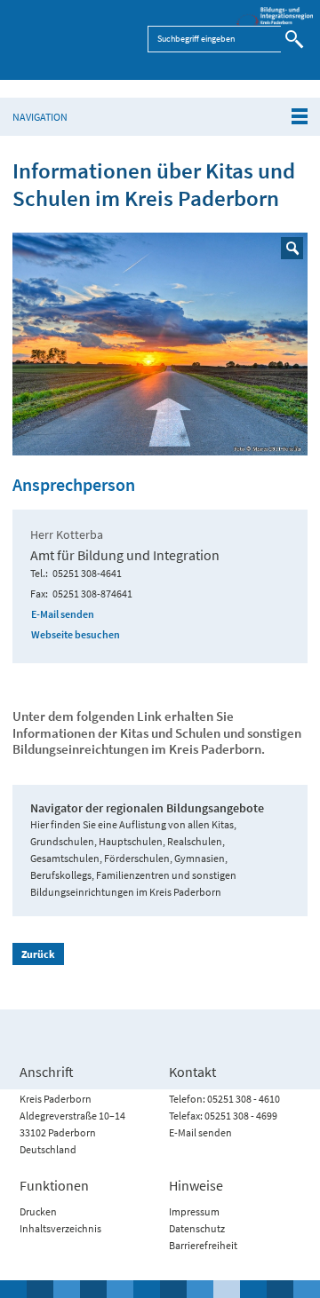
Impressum (194, 1211)
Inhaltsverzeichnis (60, 1228)
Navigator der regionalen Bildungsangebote (147, 808)
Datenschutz (197, 1228)
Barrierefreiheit (203, 1245)
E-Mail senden (62, 614)
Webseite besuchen (75, 634)
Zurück (38, 954)
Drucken (38, 1211)
